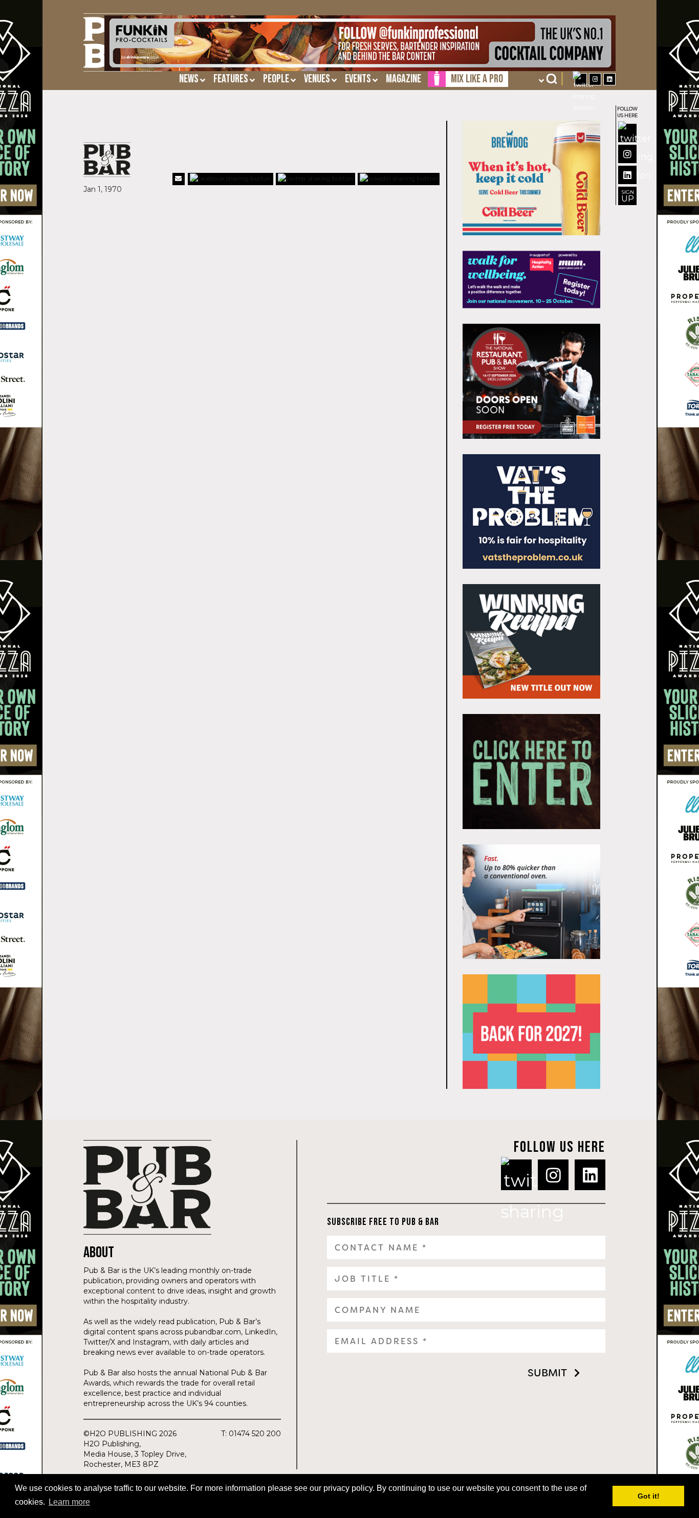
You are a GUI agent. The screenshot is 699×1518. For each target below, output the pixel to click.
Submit (547, 1372)
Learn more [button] (69, 1502)
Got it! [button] (649, 1496)
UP (627, 196)
